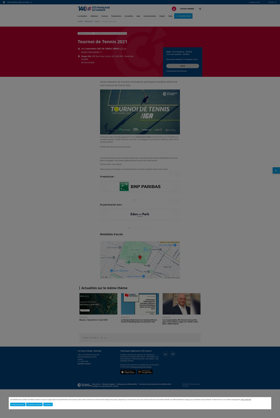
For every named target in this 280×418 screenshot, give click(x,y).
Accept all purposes (17, 404)
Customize (48, 404)
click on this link (246, 399)
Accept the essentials (34, 404)
